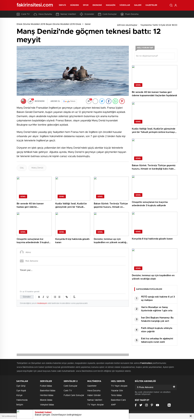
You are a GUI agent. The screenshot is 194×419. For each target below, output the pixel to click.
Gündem (74, 5)
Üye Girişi (20, 386)
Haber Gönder (94, 395)
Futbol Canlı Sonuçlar (74, 395)
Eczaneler (89, 14)
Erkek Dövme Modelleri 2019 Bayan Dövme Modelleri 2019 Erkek (49, 24)
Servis (62, 5)
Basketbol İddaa (47, 391)
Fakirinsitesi (146, 363)
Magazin (110, 5)
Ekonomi (97, 5)
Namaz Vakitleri (68, 14)
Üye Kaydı (21, 391)
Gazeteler (151, 5)
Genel (87, 24)
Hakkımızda (21, 400)
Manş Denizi (37, 168)
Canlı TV (25, 14)
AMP (113, 405)
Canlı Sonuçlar (110, 14)
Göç (22, 168)
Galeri (138, 5)
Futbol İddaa (46, 386)
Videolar (124, 5)
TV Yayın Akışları (95, 405)
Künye (19, 395)
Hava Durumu (45, 14)
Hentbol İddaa (46, 395)
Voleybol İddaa (47, 405)
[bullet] (59, 297)
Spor (85, 5)
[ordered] (55, 297)
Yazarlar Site (117, 391)
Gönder (27, 297)
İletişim (19, 405)
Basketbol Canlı (118, 400)
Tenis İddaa (116, 395)
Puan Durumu (132, 14)
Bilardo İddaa (46, 400)
